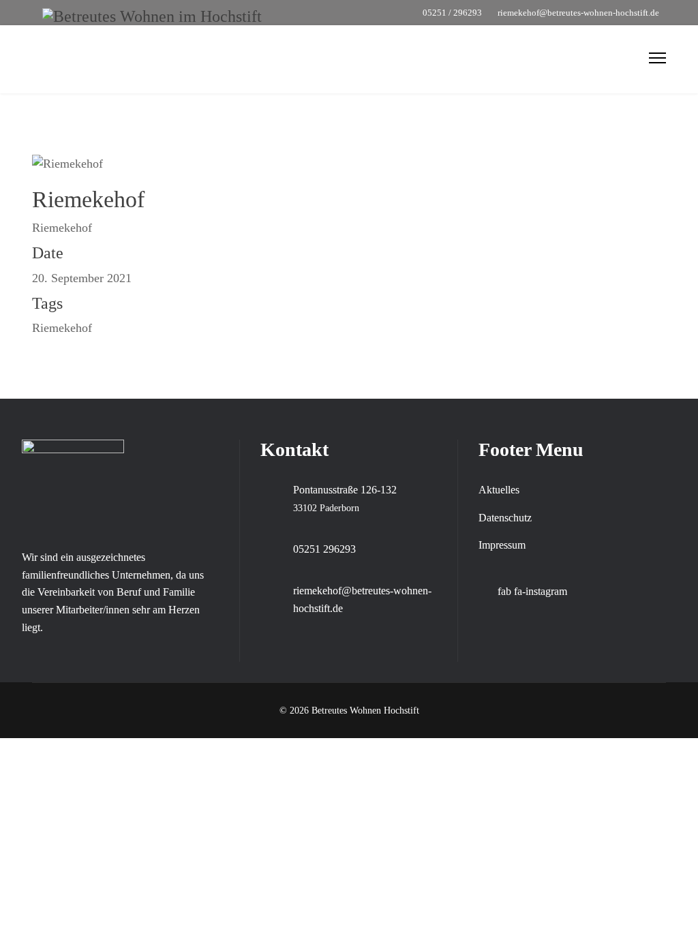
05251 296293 (324, 549)
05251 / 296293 (452, 13)
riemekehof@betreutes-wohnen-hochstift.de (578, 13)
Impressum (502, 545)
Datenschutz (505, 517)
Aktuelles (499, 489)
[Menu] (657, 58)
